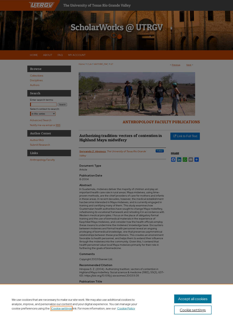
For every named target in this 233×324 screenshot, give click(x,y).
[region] (116, 304)
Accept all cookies (193, 298)
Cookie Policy (126, 308)
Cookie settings (61, 308)
